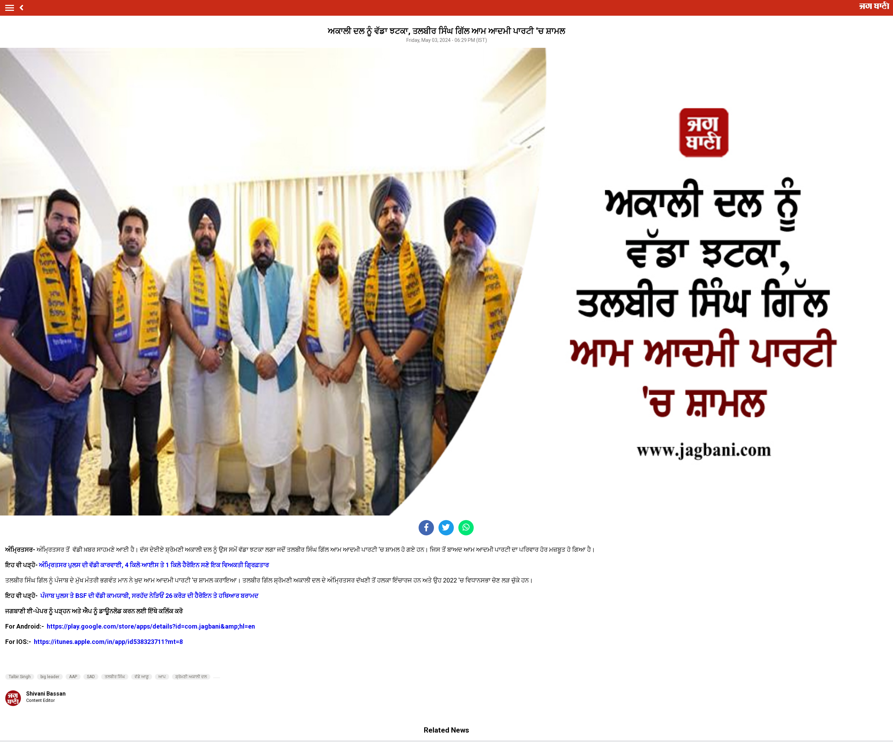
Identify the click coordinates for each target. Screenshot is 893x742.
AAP (73, 676)
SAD (91, 676)
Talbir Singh (20, 676)
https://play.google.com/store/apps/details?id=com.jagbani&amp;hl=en (151, 626)
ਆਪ (162, 676)
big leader (49, 676)
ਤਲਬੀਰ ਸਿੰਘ (115, 676)
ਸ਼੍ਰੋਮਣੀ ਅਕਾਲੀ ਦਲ (191, 676)
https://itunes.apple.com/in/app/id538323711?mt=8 (108, 641)
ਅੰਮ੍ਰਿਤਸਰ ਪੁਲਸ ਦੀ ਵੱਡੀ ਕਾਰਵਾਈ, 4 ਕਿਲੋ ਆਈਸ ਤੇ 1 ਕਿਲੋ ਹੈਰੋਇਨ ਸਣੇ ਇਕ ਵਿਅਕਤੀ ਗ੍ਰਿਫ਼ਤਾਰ (154, 565)
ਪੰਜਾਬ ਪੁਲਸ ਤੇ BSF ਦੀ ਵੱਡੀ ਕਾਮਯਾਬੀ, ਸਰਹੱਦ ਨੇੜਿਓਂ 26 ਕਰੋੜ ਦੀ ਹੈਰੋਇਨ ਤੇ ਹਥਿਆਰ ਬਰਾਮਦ (149, 595)
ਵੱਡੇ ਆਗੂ (142, 676)
